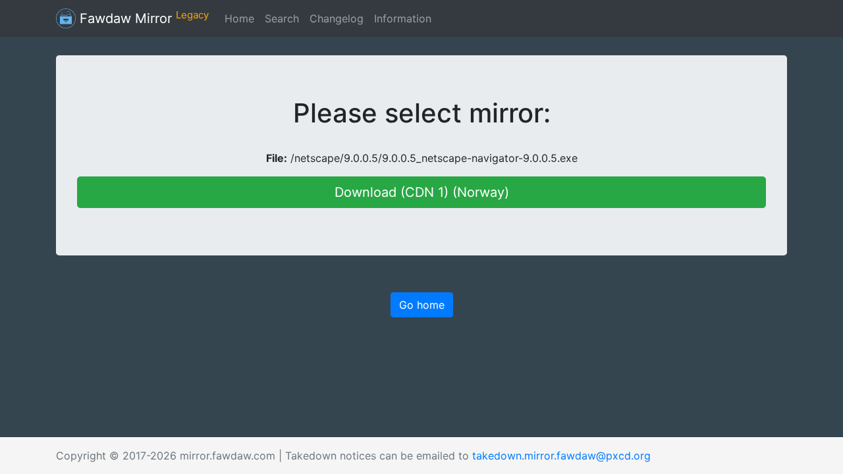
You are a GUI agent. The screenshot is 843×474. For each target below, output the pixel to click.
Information (402, 18)
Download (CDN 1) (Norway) (422, 192)
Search (282, 18)
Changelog (337, 18)
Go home (422, 304)
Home (239, 18)
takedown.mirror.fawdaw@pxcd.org (561, 455)
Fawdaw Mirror (142, 18)
